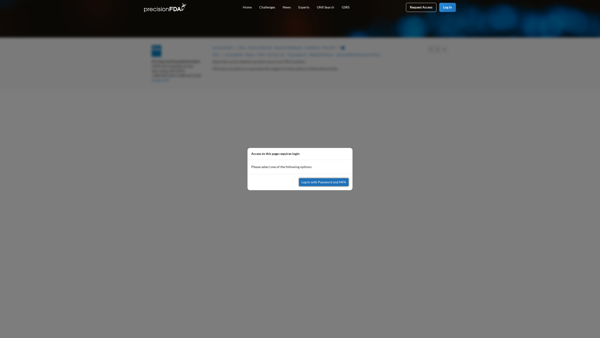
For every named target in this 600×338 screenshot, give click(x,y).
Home (247, 7)
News (287, 7)
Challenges (267, 7)
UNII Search (325, 7)
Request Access (421, 7)
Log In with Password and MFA (323, 182)
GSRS (345, 7)
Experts (303, 7)
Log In (447, 7)
